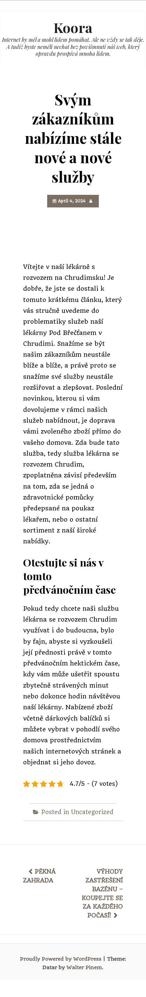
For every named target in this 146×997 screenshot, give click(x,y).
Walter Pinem (84, 967)
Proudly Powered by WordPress (61, 959)
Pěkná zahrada (39, 876)
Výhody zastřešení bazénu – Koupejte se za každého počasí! (102, 893)
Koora (73, 27)
